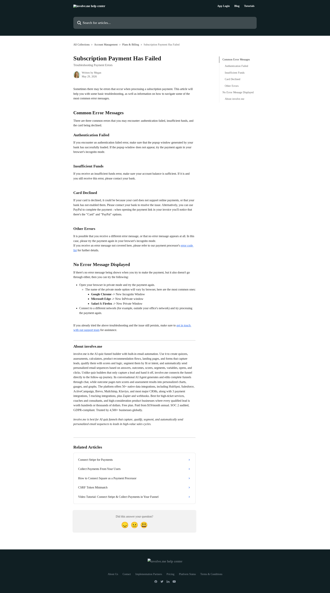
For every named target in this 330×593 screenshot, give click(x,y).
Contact (127, 574)
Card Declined (232, 79)
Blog (236, 6)
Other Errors (232, 85)
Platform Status (187, 574)
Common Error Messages (236, 59)
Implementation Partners (148, 574)
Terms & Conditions (211, 574)
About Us (113, 574)
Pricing (170, 574)
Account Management (106, 44)
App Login (223, 6)
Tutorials (249, 6)
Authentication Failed (236, 66)
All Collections (81, 44)
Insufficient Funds (234, 72)
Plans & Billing (130, 44)
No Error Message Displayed (238, 92)
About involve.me (234, 98)
